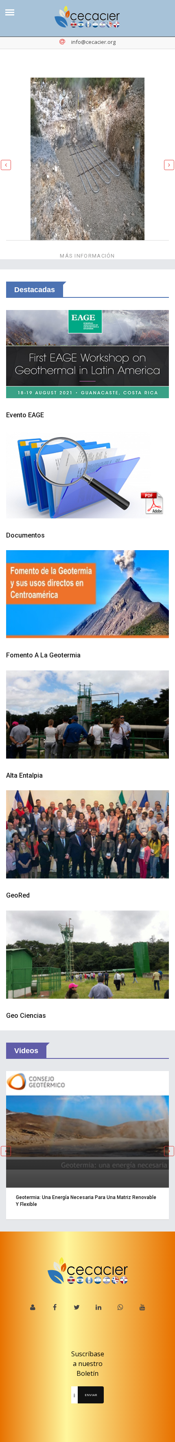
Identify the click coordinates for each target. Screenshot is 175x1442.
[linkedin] (99, 1307)
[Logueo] (33, 1307)
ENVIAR (91, 1394)
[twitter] (77, 1307)
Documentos (25, 535)
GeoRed (18, 895)
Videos (26, 1051)
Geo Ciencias (26, 1015)
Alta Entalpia (24, 775)
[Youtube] (142, 1307)
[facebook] (55, 1307)
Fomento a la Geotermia (43, 655)
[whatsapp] (121, 1307)
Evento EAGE (25, 415)
